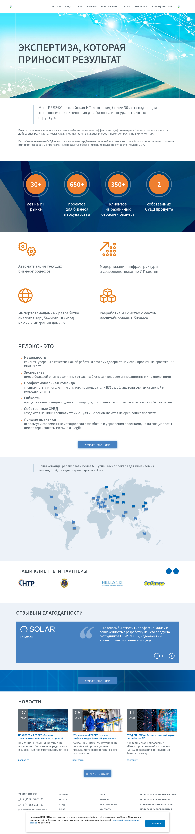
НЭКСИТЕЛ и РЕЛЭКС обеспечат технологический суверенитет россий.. (41, 736)
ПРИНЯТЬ (155, 823)
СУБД (68, 6)
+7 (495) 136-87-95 (162, 6)
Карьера (92, 6)
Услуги (56, 6)
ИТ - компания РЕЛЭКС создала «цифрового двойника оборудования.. (95, 736)
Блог (127, 6)
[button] (96, 95)
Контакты (141, 6)
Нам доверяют (110, 6)
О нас (79, 6)
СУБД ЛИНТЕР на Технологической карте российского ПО (151, 736)
